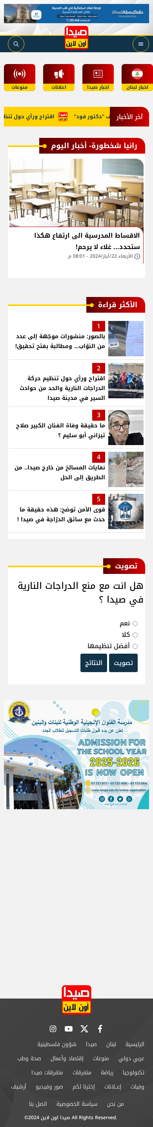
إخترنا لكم (84, 1086)
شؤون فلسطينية (56, 1044)
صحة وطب (29, 1058)
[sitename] (76, 1000)
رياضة (107, 1072)
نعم (125, 623)
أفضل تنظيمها (108, 646)
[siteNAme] (76, 37)
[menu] (141, 44)
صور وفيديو (49, 1086)
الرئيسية (135, 1044)
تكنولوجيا (133, 1072)
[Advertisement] (76, 893)
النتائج (93, 663)
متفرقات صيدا (47, 1072)
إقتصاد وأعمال (67, 1058)
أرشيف (18, 1086)
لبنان (111, 1044)
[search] (16, 44)
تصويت (123, 663)
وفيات (137, 1086)
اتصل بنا (38, 1104)
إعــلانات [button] (112, 1086)
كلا (126, 634)
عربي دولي (131, 1058)
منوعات (101, 1058)
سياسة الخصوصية (77, 1104)
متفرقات (82, 1072)
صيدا (91, 1044)
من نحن (115, 1104)
